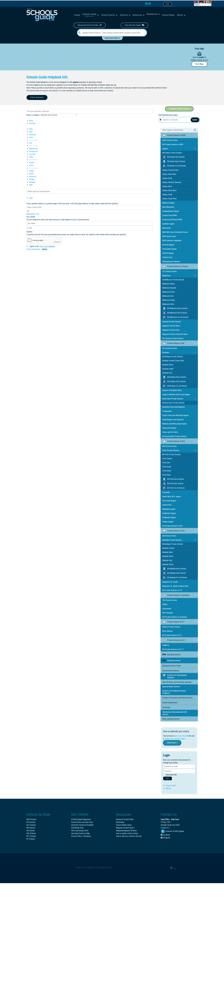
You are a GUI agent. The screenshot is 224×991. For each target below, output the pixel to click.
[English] (195, 2)
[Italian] (204, 2)
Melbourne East (168, 296)
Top (174, 869)
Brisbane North (167, 365)
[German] (201, 2)
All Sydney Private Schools (172, 153)
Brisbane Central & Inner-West (173, 361)
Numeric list (33, 151)
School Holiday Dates (124, 825)
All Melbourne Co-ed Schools (177, 317)
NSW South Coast (169, 236)
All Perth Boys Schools (175, 479)
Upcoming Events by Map (80, 833)
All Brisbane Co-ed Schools (177, 386)
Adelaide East (167, 560)
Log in (168, 778)
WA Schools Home (169, 446)
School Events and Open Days (82, 822)
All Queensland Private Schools (174, 436)
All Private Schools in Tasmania (174, 617)
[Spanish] (210, 2)
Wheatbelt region (168, 509)
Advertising (120, 822)
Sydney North (167, 178)
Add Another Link (32, 214)
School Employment (169, 702)
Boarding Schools (174, 660)
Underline (32, 134)
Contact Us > (165, 828)
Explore (194, 120)
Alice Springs (167, 631)
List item (32, 154)
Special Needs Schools (171, 686)
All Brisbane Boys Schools (176, 377)
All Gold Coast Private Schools (173, 403)
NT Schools (30, 839)
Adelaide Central (168, 548)
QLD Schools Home (169, 348)
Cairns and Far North (170, 432)
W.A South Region (169, 501)
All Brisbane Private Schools (172, 356)
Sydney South (167, 194)
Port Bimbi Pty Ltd (91, 867)
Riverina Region (168, 245)
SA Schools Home (169, 536)
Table (31, 157)
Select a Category (33, 115)
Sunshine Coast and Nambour (173, 407)
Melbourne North (168, 292)
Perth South (166, 467)
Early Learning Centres (171, 719)
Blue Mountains (168, 207)
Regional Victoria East (170, 330)
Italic (31, 132)
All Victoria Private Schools (173, 338)
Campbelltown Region (170, 211)
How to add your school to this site (129, 836)
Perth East (166, 463)
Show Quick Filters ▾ (112, 38)
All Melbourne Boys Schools (177, 308)
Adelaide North (167, 556)
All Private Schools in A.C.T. (173, 649)
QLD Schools (31, 825)
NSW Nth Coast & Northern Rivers (175, 232)
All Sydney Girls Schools (176, 157)
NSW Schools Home (170, 140)
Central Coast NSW (169, 215)
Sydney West (167, 186)
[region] (87, 56)
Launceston (166, 608)
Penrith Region (168, 253)
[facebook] (146, 3)
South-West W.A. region (171, 496)
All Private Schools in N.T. (172, 635)
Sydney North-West (169, 190)
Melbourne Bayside (169, 288)
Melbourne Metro (168, 284)
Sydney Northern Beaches (171, 182)
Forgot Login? (171, 785)
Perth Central (167, 458)
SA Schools (30, 830)
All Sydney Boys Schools (176, 161)
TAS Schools (31, 833)
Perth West (166, 475)
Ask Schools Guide (133, 25)
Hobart (164, 604)
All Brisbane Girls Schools (176, 381)
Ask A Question (37, 97)
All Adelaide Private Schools (172, 544)
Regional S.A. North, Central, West (175, 586)
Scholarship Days (77, 828)
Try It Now (199, 64)
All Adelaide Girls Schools (176, 573)
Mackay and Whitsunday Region (174, 424)
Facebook (166, 835)
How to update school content (127, 833)
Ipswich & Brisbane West (172, 390)
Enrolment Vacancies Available (82, 825)
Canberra (165, 645)
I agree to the (42, 246)
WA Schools (30, 828)
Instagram (166, 838)
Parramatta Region (169, 249)
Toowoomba (167, 411)
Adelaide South (167, 564)
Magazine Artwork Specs (125, 828)
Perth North (166, 471)
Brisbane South (167, 369)
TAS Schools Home (169, 600)
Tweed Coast (167, 257)
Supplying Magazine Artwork (126, 830)
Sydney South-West (169, 199)
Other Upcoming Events (79, 830)
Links (31, 198)
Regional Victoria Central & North (175, 334)
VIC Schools (30, 822)
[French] (198, 2)
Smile (31, 174)
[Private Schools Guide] (41, 15)
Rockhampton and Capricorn (173, 419)
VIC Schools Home (169, 271)
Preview (32, 123)
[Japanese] (207, 2)
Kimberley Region (169, 517)
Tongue (32, 179)
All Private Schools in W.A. (172, 526)
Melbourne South (168, 300)
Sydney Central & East (170, 170)
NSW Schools (31, 819)
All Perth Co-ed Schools (176, 488)
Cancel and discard (33, 249)
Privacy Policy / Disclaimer (81, 836)
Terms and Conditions (47, 246)
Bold (30, 129)
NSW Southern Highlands (172, 240)
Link (30, 143)
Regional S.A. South (170, 582)
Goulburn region (168, 224)
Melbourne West (168, 304)
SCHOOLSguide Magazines (81, 819)
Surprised (32, 176)
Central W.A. (167, 505)
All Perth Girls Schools (175, 483)
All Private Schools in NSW (172, 144)
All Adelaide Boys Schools (176, 569)
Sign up (168, 788)
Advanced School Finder (88, 25)
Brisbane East (167, 373)
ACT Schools (31, 836)
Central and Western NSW (172, 219)
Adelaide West (167, 552)
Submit (44, 249)
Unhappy (32, 182)
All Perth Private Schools (171, 454)
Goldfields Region (169, 513)
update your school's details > (175, 739)
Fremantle (166, 492)
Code (31, 165)
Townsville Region (169, 428)
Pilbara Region (167, 521)
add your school (180, 736)
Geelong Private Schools (171, 321)
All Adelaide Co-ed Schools (177, 577)
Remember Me (171, 775)
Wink (31, 185)
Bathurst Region (168, 203)
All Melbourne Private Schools (173, 280)
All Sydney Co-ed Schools (176, 166)
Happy (31, 171)
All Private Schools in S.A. (172, 590)
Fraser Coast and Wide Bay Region (175, 415)
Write (31, 120)
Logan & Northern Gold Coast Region (176, 394)
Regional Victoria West (171, 326)
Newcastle (166, 228)
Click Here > (172, 742)
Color (31, 137)
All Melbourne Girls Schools (177, 313)
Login (167, 4)
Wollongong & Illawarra (171, 261)
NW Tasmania (167, 613)
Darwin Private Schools (171, 627)
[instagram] (149, 3)
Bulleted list (33, 148)
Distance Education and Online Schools (177, 697)
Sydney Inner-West (169, 174)
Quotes (31, 162)
